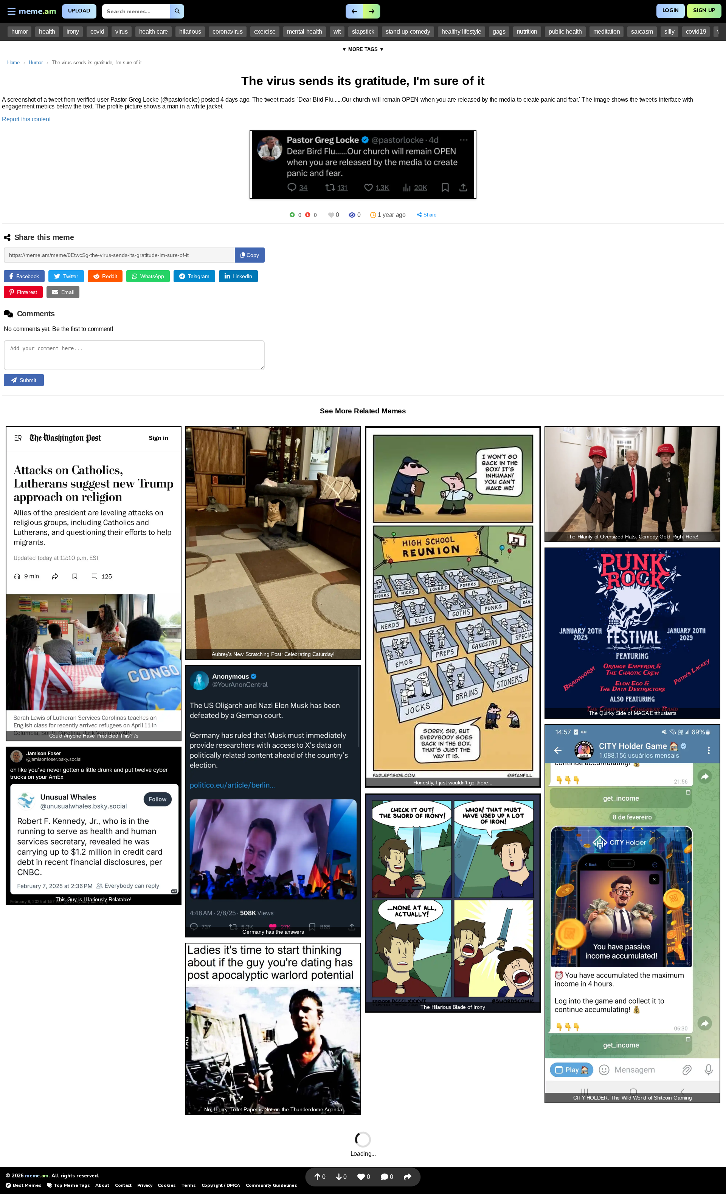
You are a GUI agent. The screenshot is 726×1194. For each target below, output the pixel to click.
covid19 (696, 31)
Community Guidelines (271, 1185)
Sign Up (704, 10)
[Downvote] (307, 215)
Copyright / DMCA (221, 1185)
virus (121, 31)
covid (97, 31)
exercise (265, 31)
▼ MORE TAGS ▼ (363, 49)
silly (669, 31)
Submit (28, 380)
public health (565, 31)
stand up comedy (408, 31)
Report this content (26, 119)
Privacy (144, 1185)
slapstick (363, 31)
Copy (252, 255)
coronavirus (227, 31)
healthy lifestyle (461, 31)
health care (153, 31)
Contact (123, 1185)
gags (499, 31)
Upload (79, 10)
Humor (35, 62)
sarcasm (642, 31)
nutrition (527, 31)
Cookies (167, 1185)
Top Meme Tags (72, 1185)
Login (670, 10)
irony (73, 31)
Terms (188, 1185)
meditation (606, 31)
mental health (304, 31)
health (47, 31)
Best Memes (27, 1185)
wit (337, 31)
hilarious (190, 31)
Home (13, 62)
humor (19, 31)
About (102, 1185)
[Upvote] (292, 215)
